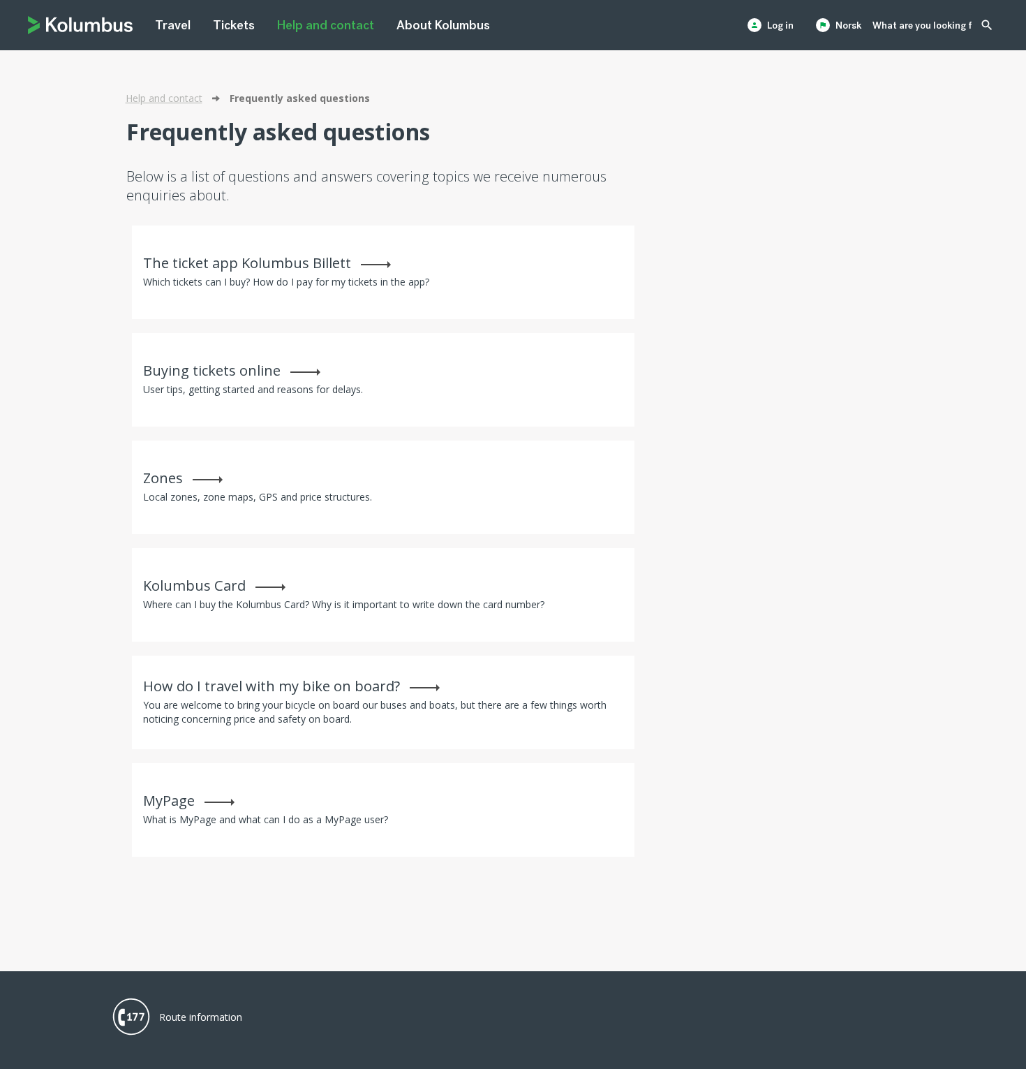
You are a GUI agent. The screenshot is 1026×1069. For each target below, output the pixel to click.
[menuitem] (173, 25)
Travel (173, 25)
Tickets (234, 25)
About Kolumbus (443, 25)
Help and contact (325, 25)
